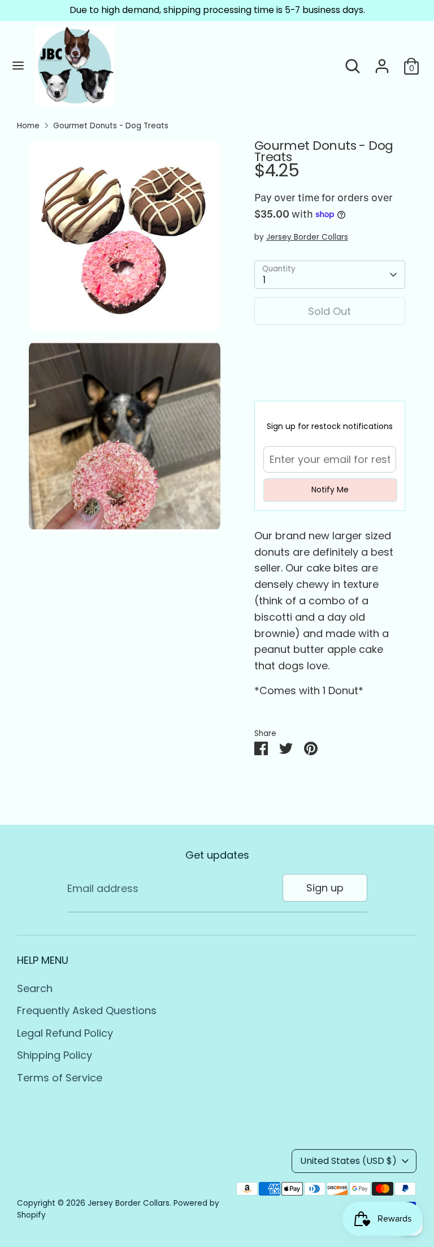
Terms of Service (59, 1078)
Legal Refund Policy (65, 1033)
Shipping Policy (54, 1055)
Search (35, 988)
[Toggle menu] (18, 65)
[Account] (382, 62)
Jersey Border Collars (307, 237)
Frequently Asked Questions (87, 1010)
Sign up (325, 888)
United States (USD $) (348, 1160)
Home (28, 125)
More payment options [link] (329, 375)
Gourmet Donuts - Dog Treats (110, 125)
